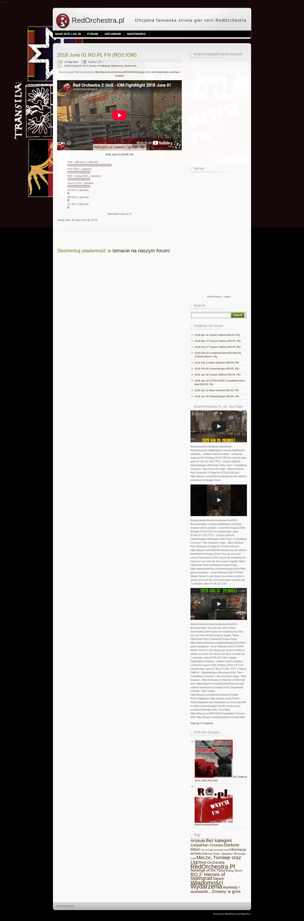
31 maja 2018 (71, 62)
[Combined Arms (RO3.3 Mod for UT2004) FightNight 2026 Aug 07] (218, 604)
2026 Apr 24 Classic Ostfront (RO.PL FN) (217, 335)
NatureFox (245, 914)
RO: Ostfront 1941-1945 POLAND (221, 778)
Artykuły (197, 840)
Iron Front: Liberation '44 (222, 853)
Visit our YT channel (201, 723)
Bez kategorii (219, 840)
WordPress (230, 914)
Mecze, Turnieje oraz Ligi (215, 860)
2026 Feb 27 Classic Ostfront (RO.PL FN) (218, 347)
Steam (218, 878)
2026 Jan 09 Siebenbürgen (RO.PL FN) (217, 396)
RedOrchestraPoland (206, 824)
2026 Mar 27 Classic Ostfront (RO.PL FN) (218, 341)
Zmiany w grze (226, 891)
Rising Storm (234, 870)
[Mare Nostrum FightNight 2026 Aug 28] (218, 426)
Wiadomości (117, 65)
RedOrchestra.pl (97, 20)
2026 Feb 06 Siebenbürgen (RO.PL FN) (217, 368)
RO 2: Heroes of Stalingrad (96, 65)
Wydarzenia (130, 65)
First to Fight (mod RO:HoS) (215, 850)
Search (237, 315)
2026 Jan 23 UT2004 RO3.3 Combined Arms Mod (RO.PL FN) (220, 382)
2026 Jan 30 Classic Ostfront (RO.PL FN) (218, 374)
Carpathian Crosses (206, 845)
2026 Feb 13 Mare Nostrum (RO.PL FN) (217, 362)
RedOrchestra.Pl (73, 65)
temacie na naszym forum (141, 250)
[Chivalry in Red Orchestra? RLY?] (218, 500)
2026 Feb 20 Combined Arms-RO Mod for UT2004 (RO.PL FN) (218, 355)
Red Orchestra (212, 862)
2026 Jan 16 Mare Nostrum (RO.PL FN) (217, 390)
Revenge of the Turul (207, 870)
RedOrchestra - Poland (218, 296)
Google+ (5, 1)
